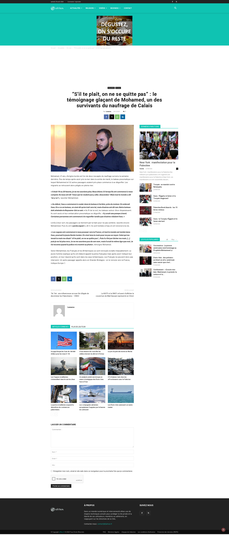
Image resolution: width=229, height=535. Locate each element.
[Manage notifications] (223, 530)
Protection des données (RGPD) (167, 532)
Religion (90, 8)
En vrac (69, 48)
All (167, 239)
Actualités (75, 8)
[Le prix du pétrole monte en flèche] (121, 341)
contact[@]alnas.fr (104, 524)
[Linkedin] (122, 116)
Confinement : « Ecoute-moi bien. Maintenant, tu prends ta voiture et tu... (165, 272)
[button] (175, 8)
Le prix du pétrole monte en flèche (120, 351)
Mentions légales (113, 532)
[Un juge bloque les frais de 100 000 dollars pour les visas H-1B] (64, 341)
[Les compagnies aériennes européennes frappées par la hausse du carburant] (92, 394)
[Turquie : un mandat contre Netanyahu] (145, 187)
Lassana (108, 111)
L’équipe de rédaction (129, 532)
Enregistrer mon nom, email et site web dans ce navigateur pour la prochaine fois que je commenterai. (93, 471)
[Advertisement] (114, 68)
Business (114, 8)
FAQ (104, 532)
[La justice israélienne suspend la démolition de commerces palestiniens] (64, 394)
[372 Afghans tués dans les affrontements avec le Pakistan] (121, 366)
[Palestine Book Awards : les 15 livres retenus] (145, 210)
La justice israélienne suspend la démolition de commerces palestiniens (62, 407)
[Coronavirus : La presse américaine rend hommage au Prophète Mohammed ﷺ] (145, 248)
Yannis (142, 169)
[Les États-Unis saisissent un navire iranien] (121, 394)
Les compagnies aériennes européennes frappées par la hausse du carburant (92, 407)
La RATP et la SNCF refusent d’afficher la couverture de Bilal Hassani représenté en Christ (115, 294)
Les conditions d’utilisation (146, 532)
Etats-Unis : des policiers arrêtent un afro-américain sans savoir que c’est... (163, 260)
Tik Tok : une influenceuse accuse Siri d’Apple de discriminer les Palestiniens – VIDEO (70, 294)
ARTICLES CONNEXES (60, 327)
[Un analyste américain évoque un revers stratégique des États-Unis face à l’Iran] (92, 366)
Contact (128, 8)
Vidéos (102, 8)
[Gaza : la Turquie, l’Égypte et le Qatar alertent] (145, 222)
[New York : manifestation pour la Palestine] (159, 145)
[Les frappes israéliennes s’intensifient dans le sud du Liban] (64, 366)
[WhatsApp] (117, 116)
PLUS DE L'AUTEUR (78, 327)
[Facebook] (172, 1)
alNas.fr (61, 532)
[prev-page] (52, 414)
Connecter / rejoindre (74, 2)
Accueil (53, 48)
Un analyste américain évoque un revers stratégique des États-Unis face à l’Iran (91, 379)
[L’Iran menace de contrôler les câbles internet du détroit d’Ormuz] (92, 341)
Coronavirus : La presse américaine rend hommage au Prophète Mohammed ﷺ (164, 248)
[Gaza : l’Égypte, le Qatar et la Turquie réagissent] (145, 199)
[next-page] (56, 414)
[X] (176, 1)
